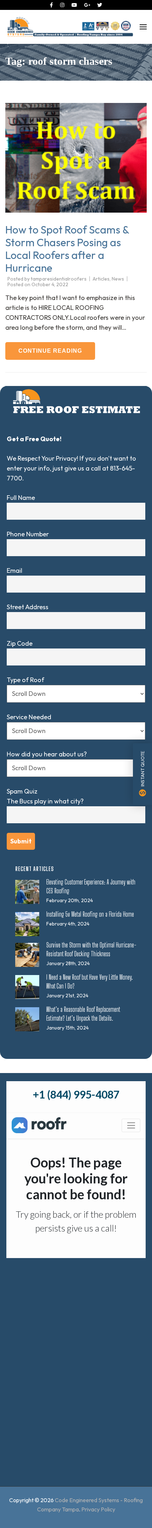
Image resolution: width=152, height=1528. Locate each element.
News (118, 279)
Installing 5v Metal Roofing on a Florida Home (90, 914)
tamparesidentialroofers (59, 279)
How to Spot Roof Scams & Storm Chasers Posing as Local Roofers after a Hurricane (67, 249)
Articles (101, 279)
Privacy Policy (98, 1509)
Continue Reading (50, 351)
